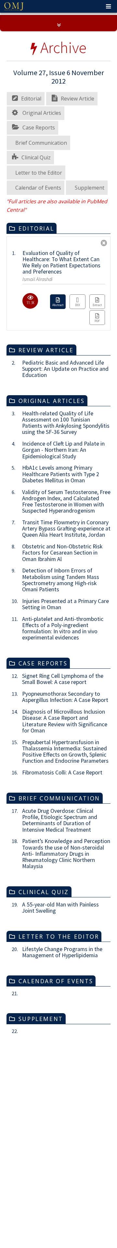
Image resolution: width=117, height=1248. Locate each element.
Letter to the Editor (38, 270)
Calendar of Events (38, 285)
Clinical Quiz (36, 255)
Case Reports (38, 225)
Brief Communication (41, 240)
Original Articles (41, 211)
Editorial (31, 196)
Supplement (89, 285)
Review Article (77, 196)
